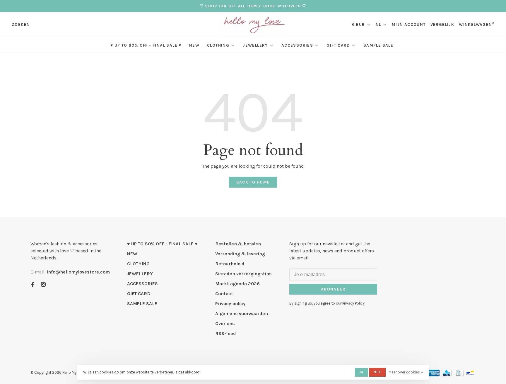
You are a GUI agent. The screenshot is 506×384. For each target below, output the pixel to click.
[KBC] (446, 375)
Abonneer (333, 289)
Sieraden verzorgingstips (243, 273)
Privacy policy (230, 303)
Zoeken (21, 24)
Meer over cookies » (406, 372)
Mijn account (409, 24)
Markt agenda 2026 (237, 283)
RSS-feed (225, 333)
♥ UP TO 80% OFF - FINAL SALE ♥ (146, 45)
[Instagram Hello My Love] (43, 285)
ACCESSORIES (297, 45)
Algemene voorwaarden (241, 313)
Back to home (253, 182)
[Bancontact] (470, 375)
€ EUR (359, 24)
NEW (194, 45)
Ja (361, 372)
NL (378, 24)
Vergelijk (442, 24)
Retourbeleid (230, 263)
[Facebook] (32, 285)
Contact (224, 293)
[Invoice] (458, 375)
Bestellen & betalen (238, 244)
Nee (377, 372)
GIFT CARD (338, 45)
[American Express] (434, 375)
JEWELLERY (255, 45)
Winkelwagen (476, 24)
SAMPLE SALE (378, 45)
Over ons (225, 323)
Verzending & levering (240, 253)
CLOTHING (218, 45)
